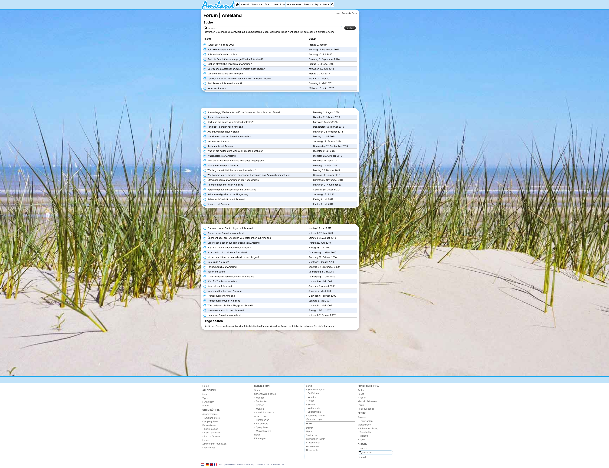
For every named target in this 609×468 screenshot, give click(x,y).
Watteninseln (364, 424)
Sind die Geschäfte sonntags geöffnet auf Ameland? (235, 59)
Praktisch (308, 4)
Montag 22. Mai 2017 (320, 78)
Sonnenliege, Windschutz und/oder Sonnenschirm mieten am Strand (243, 112)
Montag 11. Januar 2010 (321, 262)
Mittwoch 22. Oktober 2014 (328, 131)
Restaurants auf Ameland (220, 146)
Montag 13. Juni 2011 (319, 228)
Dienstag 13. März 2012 (325, 165)
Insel (204, 394)
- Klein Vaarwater (211, 432)
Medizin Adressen (367, 401)
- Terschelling (365, 432)
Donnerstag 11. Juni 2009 (321, 276)
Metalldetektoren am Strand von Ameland (229, 136)
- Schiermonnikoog (368, 428)
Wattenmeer (312, 446)
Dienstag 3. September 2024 (324, 59)
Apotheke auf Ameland (219, 286)
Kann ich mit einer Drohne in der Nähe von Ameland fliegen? (239, 78)
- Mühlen (259, 408)
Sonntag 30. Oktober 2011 (327, 189)
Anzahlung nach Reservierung (223, 131)
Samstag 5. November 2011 (328, 180)
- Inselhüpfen (313, 442)
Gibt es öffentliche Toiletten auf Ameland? (229, 64)
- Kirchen (259, 405)
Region (318, 4)
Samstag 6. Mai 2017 (320, 83)
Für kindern (208, 401)
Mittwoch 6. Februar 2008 (322, 295)
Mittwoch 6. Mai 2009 (320, 281)
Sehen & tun (279, 4)
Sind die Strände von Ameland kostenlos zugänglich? (235, 160)
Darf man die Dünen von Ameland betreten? (230, 122)
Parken (361, 390)
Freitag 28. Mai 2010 (319, 247)
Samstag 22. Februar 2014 (327, 141)
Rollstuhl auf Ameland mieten (222, 54)
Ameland (245, 4)
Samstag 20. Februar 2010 (322, 257)
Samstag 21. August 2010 (322, 237)
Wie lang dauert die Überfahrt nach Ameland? (231, 170)
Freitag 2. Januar (318, 44)
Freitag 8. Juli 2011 (323, 199)
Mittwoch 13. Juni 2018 (321, 68)
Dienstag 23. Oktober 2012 (327, 155)
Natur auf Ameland (217, 88)
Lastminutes (208, 447)
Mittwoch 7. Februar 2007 (322, 315)
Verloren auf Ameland (218, 204)
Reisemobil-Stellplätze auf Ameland (226, 199)
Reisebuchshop (366, 408)
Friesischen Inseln (315, 439)
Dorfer (309, 427)
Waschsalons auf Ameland (221, 155)
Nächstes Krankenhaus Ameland (224, 291)
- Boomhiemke (210, 429)
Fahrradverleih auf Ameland (222, 267)
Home (205, 386)
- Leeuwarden (365, 421)
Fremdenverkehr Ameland (221, 295)
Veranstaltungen (294, 4)
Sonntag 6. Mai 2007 (319, 300)
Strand (268, 4)
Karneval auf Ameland (218, 117)
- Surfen (310, 404)
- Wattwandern (314, 408)
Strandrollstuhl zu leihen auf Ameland (227, 252)
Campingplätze (210, 421)
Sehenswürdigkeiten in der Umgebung (227, 194)
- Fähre (362, 397)
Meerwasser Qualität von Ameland (225, 310)
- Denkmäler (260, 401)
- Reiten (310, 400)
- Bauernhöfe (261, 423)
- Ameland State (211, 417)
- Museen (259, 397)
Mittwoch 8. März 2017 (321, 88)
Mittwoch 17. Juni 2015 (325, 122)
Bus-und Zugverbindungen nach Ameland (229, 247)
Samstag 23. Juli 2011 (325, 194)
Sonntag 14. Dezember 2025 (324, 49)
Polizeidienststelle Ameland (221, 49)
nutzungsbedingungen (227, 464)
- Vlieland (363, 435)
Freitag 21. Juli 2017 (319, 73)
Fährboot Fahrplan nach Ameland (225, 126)
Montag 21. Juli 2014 (324, 136)
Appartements (210, 414)
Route (361, 393)
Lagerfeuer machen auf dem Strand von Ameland (233, 242)
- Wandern (311, 397)
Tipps (205, 398)
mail (333, 31)
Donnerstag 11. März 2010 (322, 252)
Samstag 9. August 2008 (321, 286)
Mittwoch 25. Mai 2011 (320, 233)
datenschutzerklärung (245, 464)
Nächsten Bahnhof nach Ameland (225, 184)
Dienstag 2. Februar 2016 (326, 117)
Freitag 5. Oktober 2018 (321, 64)
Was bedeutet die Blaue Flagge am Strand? (230, 305)
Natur (257, 434)
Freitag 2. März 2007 (319, 310)
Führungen (259, 438)
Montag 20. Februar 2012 (326, 170)
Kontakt (362, 457)
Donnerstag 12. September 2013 (330, 146)
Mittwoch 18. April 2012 (326, 160)
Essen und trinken (315, 415)
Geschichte (312, 450)
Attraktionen (260, 416)
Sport (309, 386)
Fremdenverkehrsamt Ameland (223, 300)
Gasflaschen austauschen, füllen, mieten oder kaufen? (236, 68)
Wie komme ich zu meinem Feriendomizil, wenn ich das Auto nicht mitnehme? (248, 175)
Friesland (362, 417)
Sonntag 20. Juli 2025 (320, 54)
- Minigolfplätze (262, 431)
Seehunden (312, 435)
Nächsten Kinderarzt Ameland (223, 165)
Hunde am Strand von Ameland (224, 315)
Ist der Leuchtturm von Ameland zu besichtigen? (233, 257)
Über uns (362, 448)
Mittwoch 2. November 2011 (328, 184)
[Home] (237, 4)
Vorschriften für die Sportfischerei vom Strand (231, 189)
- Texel (361, 439)
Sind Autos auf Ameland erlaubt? (224, 83)
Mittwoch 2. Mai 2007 (320, 305)
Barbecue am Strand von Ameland (225, 233)
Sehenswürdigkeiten (265, 393)
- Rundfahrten (261, 419)
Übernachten (257, 4)
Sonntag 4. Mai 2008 (319, 291)
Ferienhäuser (209, 425)
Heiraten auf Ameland (218, 141)
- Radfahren (312, 393)
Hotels (205, 440)
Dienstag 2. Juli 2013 (324, 150)
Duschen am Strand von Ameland (225, 73)
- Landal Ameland (211, 436)
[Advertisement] (384, 82)
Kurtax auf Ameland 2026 (221, 44)
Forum (361, 405)
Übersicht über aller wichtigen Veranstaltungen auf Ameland (239, 237)
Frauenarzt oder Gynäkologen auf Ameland (230, 228)
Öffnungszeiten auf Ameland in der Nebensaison (233, 180)
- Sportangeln (313, 411)
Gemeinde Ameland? (218, 262)
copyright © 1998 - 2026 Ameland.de (270, 464)
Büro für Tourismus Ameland (222, 281)
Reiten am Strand (216, 271)
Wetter (326, 4)
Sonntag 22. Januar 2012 (326, 175)
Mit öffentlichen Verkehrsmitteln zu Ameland (230, 276)
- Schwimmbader (315, 389)
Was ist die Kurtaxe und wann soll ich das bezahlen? (235, 150)
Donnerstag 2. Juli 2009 (321, 271)
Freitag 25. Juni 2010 (319, 242)
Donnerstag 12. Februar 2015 (328, 126)
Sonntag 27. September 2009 (324, 267)
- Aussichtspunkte (264, 412)
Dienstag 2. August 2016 (326, 112)
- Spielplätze (261, 427)
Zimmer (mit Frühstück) (214, 443)
